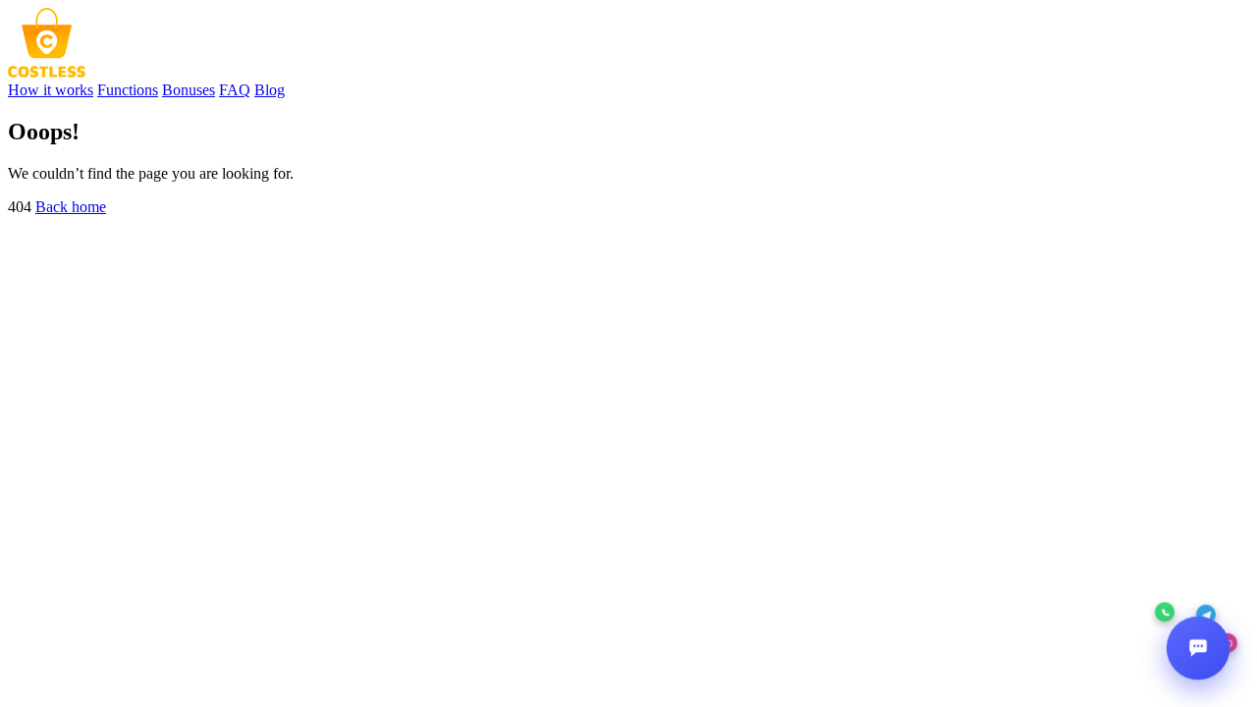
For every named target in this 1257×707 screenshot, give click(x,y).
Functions (127, 90)
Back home (70, 206)
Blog (269, 90)
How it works (50, 90)
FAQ (234, 90)
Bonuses (188, 90)
